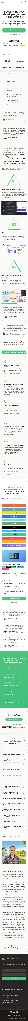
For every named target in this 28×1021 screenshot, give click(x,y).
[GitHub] (17, 1012)
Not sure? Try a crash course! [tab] (13, 545)
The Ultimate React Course (8, 1005)
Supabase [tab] (14, 534)
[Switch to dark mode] (21, 2)
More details (14, 602)
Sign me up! (14, 978)
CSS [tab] (14, 509)
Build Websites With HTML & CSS (10, 993)
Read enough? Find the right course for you (14, 352)
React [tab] (14, 520)
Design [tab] (14, 541)
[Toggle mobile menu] (25, 2)
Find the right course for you (14, 719)
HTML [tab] (14, 505)
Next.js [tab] (14, 527)
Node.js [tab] (14, 523)
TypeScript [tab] (14, 516)
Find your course (14, 29)
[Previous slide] (2, 321)
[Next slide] (25, 321)
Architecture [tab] (14, 538)
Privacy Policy (16, 1015)
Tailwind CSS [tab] (14, 531)
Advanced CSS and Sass (8, 997)
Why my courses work (13, 34)
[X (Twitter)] (11, 1012)
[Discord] (14, 1012)
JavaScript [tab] (14, 512)
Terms (9, 1015)
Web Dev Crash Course (7, 1002)
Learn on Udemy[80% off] (14, 598)
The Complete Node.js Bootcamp (10, 1000)
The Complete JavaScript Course (10, 995)
